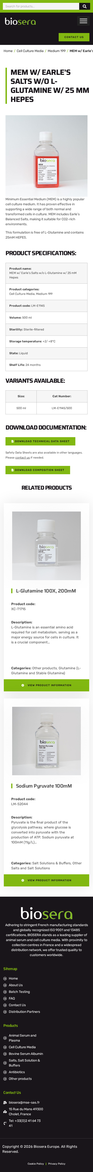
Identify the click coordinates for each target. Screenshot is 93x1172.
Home (8, 51)
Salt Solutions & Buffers (51, 863)
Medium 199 (57, 51)
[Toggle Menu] (83, 21)
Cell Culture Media (30, 51)
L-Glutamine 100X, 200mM (46, 591)
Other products (44, 668)
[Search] (84, 6)
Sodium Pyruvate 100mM (44, 786)
